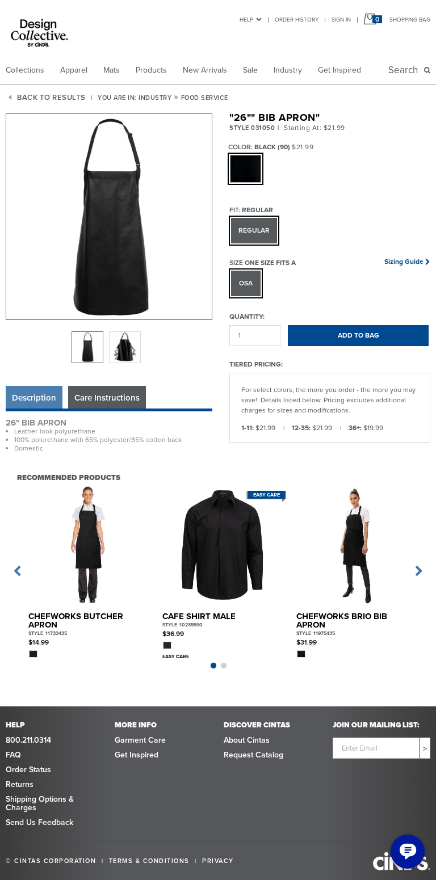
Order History (296, 19)
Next (419, 571)
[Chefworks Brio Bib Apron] (356, 545)
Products (151, 70)
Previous (17, 571)
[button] (109, 217)
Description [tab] (34, 397)
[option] (87, 347)
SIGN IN (341, 19)
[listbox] (109, 347)
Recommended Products (68, 477)
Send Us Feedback (39, 822)
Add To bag (358, 335)
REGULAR (254, 230)
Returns (19, 784)
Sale (250, 70)
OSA (246, 283)
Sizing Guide (404, 261)
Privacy (218, 860)
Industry (288, 70)
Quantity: (247, 316)
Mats (111, 70)
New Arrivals (205, 70)
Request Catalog (253, 755)
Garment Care (140, 740)
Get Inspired (339, 70)
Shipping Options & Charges (40, 803)
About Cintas (247, 740)
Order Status (28, 770)
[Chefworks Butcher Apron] (88, 545)
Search (405, 70)
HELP (246, 19)
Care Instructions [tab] (107, 397)
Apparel (73, 70)
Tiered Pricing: (256, 364)
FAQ (13, 755)
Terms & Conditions (149, 860)
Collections (25, 70)
